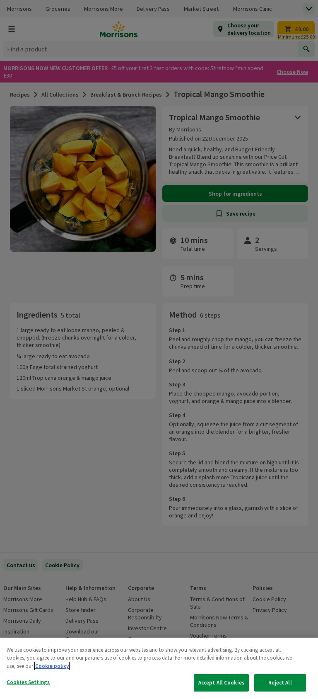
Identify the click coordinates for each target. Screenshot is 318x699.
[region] (159, 668)
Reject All (280, 682)
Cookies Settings (28, 682)
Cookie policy (52, 666)
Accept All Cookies (221, 682)
